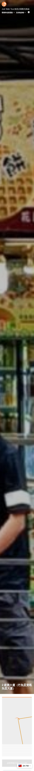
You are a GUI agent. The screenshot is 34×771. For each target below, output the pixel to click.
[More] (29, 12)
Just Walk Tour (8, 9)
